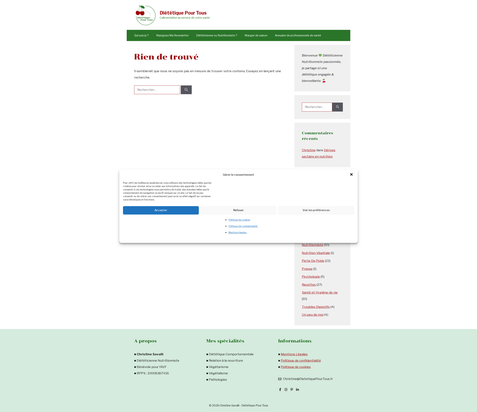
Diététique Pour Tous (183, 13)
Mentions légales (238, 232)
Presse (307, 269)
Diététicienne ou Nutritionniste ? (216, 35)
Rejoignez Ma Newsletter (172, 35)
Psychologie (311, 276)
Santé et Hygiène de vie (320, 292)
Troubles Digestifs (316, 307)
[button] (352, 175)
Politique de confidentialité (243, 226)
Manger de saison (256, 35)
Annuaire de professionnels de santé (298, 35)
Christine (308, 150)
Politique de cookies (239, 219)
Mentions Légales (294, 354)
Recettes (309, 284)
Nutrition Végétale (316, 253)
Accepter (160, 210)
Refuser (238, 210)
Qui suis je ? (141, 35)
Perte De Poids (313, 261)
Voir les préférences (316, 210)
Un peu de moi (312, 315)
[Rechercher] (186, 89)
